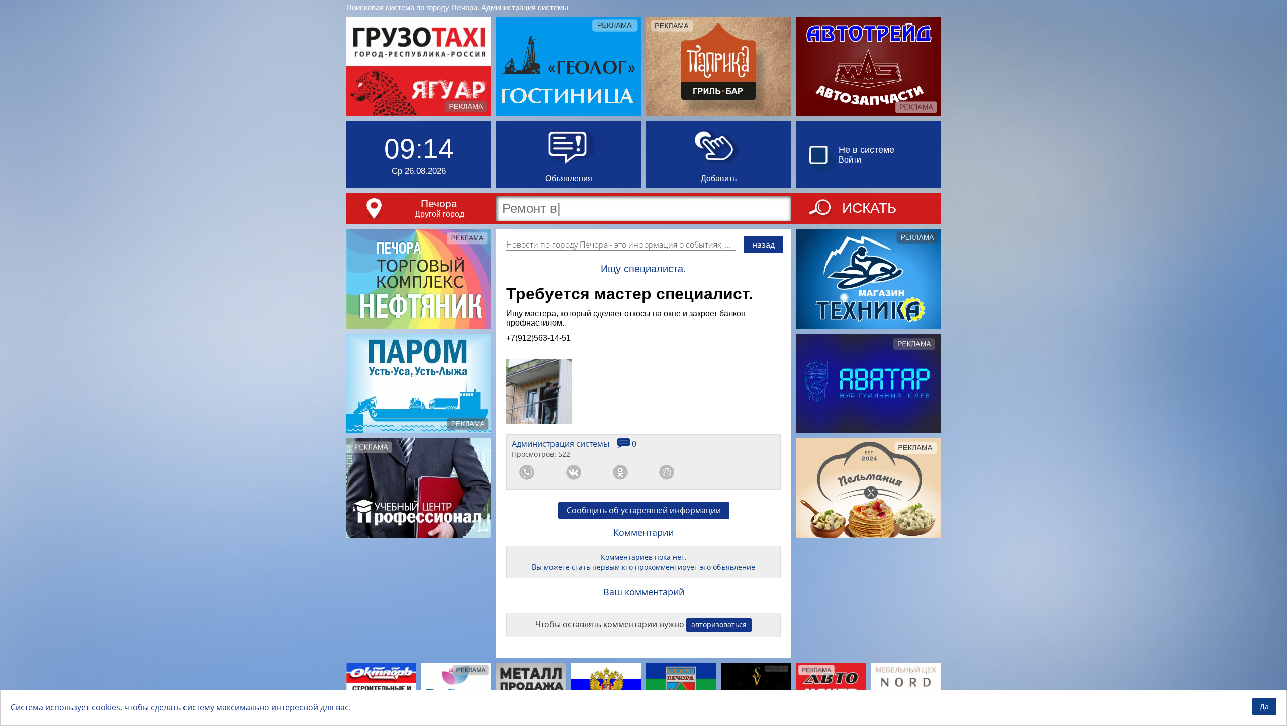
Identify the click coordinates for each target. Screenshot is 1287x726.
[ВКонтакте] (573, 472)
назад (763, 244)
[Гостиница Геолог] (568, 66)
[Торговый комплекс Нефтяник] (419, 278)
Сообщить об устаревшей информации (644, 510)
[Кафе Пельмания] (868, 488)
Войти (850, 159)
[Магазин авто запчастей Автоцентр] (830, 686)
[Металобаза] (531, 686)
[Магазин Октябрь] (381, 686)
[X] (760, 472)
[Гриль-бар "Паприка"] (718, 66)
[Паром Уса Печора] (419, 383)
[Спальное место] (456, 686)
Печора (439, 203)
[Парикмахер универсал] (755, 686)
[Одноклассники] (620, 472)
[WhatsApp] (526, 472)
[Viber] (713, 472)
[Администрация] (681, 686)
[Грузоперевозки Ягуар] (418, 66)
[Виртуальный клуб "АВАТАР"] (868, 383)
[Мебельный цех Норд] (905, 686)
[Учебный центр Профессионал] (419, 488)
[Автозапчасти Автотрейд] (868, 66)
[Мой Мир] (666, 472)
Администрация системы (524, 7)
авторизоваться (719, 624)
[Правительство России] (606, 686)
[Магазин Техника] (868, 278)
